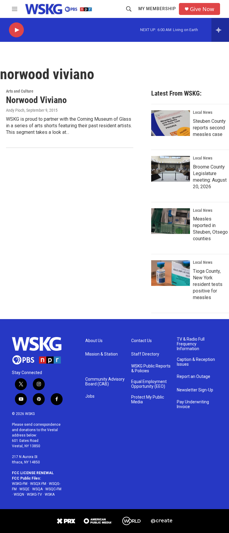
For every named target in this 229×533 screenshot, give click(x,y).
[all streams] (220, 30)
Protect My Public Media (147, 399)
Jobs (90, 396)
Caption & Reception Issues (196, 362)
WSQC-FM (53, 489)
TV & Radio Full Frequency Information (191, 344)
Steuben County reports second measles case (209, 127)
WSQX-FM (38, 484)
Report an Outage (193, 376)
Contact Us (141, 341)
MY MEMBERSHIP (157, 8)
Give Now (202, 9)
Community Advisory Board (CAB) (105, 381)
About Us (94, 341)
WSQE (24, 489)
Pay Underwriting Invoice (193, 404)
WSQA (37, 489)
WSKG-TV (34, 494)
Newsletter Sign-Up (195, 390)
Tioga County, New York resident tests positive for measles (207, 284)
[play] (16, 30)
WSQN (19, 494)
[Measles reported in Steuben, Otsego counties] (170, 221)
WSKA (50, 494)
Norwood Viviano (36, 100)
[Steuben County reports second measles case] (170, 123)
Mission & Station (101, 354)
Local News (202, 112)
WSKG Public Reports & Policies (151, 368)
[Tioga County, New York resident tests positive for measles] (170, 273)
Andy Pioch (15, 110)
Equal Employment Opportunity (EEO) (149, 384)
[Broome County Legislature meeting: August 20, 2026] (170, 169)
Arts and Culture (19, 91)
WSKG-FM (19, 484)
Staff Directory (145, 354)
